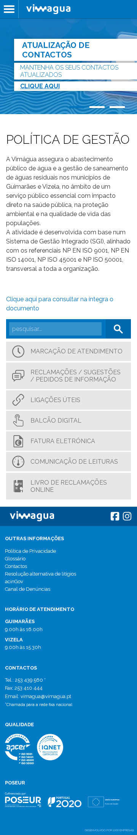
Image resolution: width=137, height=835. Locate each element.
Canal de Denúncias (27, 589)
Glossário (15, 558)
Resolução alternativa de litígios (40, 574)
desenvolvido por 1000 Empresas (109, 830)
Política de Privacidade (30, 551)
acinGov (14, 581)
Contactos (16, 566)
